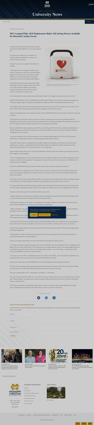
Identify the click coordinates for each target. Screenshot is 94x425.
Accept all (34, 214)
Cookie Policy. (53, 210)
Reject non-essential (44, 214)
